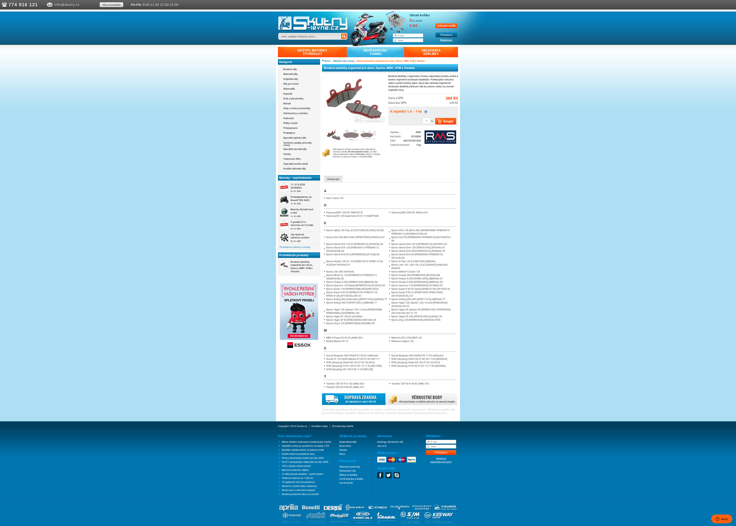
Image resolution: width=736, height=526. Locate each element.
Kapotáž (287, 93)
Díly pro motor (291, 84)
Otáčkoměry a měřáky (295, 113)
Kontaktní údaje (319, 426)
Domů (327, 60)
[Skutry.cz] (313, 29)
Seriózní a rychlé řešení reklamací (299, 486)
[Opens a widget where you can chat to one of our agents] (721, 519)
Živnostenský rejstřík (342, 426)
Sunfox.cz (302, 426)
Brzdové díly (290, 69)
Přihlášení (446, 35)
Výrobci (343, 449)
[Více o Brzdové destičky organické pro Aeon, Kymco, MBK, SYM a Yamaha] (284, 264)
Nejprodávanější (347, 441)
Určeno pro (333, 179)
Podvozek (288, 118)
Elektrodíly (289, 89)
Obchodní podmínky (349, 466)
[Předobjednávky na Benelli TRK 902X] (284, 199)
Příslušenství (290, 128)
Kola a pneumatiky (293, 98)
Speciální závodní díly (295, 149)
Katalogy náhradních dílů (390, 441)
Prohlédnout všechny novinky (295, 247)
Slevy (342, 453)
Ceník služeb (346, 482)
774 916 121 (23, 4)
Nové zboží (345, 445)
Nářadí (287, 103)
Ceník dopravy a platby (351, 478)
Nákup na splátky (348, 474)
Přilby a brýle (290, 123)
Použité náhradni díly (294, 168)
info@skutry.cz (67, 5)
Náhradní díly (290, 74)
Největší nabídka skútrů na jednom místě (303, 449)
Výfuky (287, 154)
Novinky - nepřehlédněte (295, 178)
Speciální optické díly (294, 138)
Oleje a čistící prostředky (296, 108)
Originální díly (290, 79)
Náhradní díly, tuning (343, 60)
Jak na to (382, 445)
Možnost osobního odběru (295, 469)
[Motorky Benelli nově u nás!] (284, 212)
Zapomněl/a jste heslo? (441, 461)
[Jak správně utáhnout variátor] (284, 237)
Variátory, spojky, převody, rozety (297, 144)
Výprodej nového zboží (295, 164)
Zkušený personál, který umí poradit (300, 494)
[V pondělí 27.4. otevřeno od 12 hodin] (284, 224)
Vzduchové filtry (292, 159)
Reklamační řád (347, 470)
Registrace (446, 40)
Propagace (289, 133)
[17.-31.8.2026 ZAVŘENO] (284, 187)
